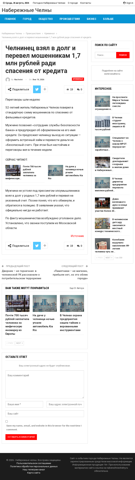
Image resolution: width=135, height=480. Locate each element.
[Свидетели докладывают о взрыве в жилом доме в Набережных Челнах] (102, 162)
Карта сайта (33, 472)
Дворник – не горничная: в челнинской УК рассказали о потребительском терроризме (21, 274)
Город (27, 19)
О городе (73, 3)
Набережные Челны (27, 10)
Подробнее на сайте (112, 70)
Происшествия (70, 19)
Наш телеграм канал (34, 469)
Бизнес (91, 19)
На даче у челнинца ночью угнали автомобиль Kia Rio (65, 172)
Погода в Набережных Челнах (49, 3)
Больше (108, 19)
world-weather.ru (112, 74)
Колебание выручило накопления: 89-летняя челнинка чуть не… (112, 245)
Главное (10, 19)
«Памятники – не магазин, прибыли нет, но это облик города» (70, 274)
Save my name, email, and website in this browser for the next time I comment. (44, 427)
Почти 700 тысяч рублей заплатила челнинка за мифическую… (23, 172)
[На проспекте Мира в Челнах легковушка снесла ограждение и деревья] (102, 101)
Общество (45, 19)
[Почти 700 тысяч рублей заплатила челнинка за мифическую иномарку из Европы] (13, 170)
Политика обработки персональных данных (33, 466)
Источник (77, 236)
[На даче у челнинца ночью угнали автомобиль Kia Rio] (55, 170)
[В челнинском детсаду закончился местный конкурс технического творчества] (102, 223)
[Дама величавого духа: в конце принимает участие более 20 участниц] (102, 203)
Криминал (78, 79)
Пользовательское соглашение (34, 463)
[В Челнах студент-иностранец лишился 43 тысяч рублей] (102, 121)
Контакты (85, 3)
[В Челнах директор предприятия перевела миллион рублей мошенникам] (102, 182)
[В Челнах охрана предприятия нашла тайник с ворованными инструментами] (72, 303)
